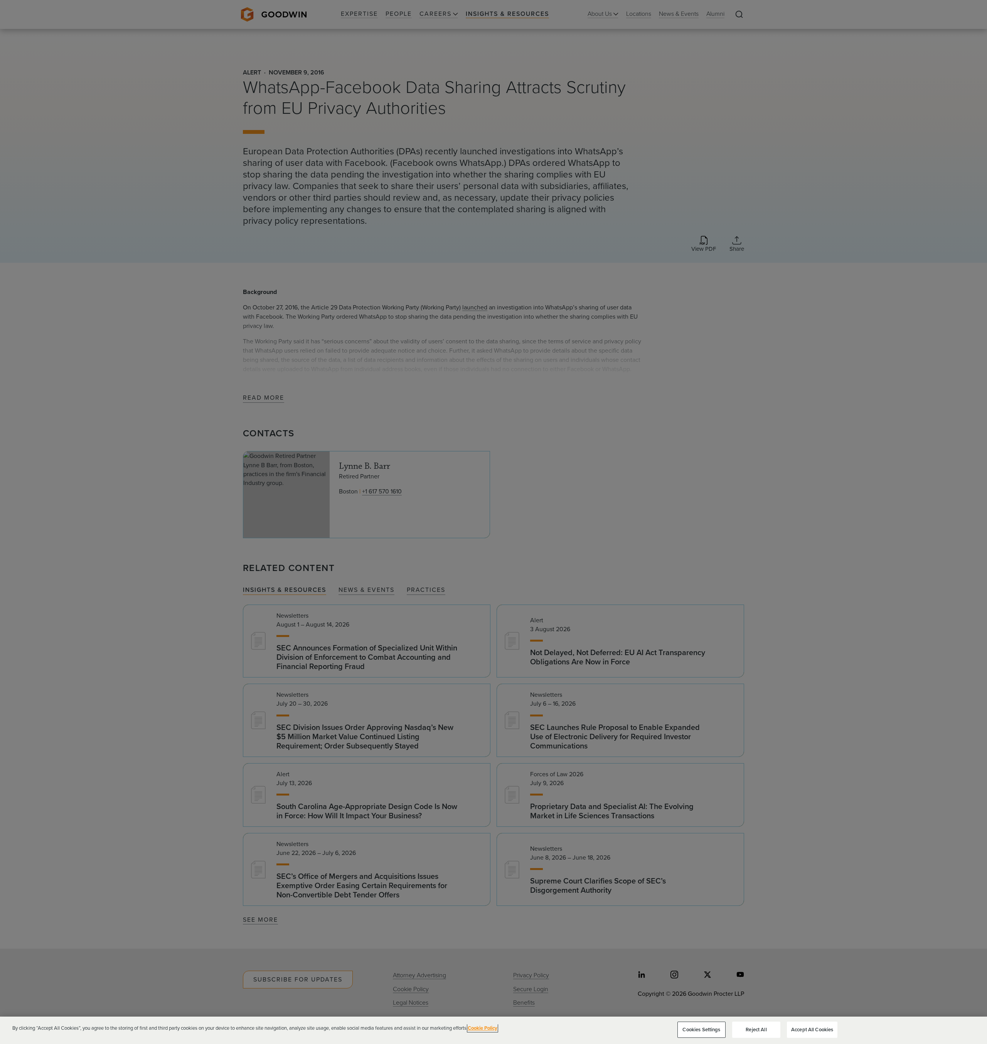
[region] (493, 1030)
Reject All (756, 1029)
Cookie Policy (482, 1028)
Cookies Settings (701, 1029)
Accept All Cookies (812, 1029)
